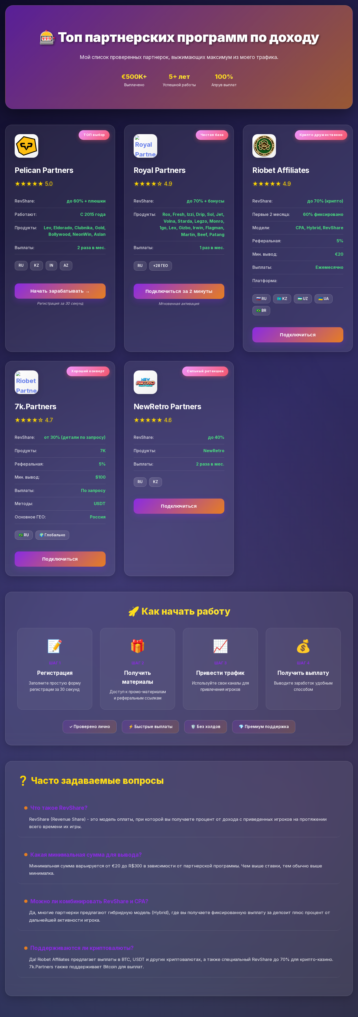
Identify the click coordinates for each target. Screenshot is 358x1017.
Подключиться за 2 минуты (179, 291)
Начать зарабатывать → (60, 291)
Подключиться (298, 334)
